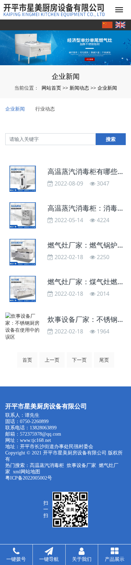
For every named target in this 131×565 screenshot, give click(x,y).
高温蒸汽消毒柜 (47, 465)
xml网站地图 (26, 471)
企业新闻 (107, 87)
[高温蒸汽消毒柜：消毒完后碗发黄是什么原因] (22, 215)
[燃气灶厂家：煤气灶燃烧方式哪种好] (22, 289)
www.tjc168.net (35, 440)
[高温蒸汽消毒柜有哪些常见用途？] (22, 179)
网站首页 (51, 87)
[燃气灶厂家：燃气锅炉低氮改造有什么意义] (22, 252)
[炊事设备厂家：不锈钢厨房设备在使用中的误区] (22, 326)
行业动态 (45, 108)
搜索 (111, 139)
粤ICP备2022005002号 (28, 478)
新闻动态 (79, 87)
